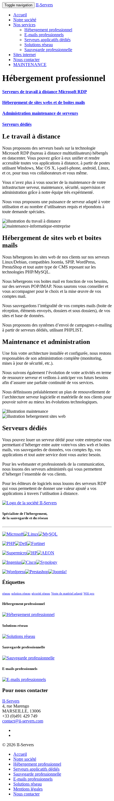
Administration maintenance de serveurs (40, 113)
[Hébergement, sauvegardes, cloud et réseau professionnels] (29, 502)
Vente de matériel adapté (66, 593)
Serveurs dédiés (17, 124)
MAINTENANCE (29, 64)
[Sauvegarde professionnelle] (28, 658)
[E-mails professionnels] (24, 679)
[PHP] (8, 543)
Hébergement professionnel (48, 29)
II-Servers (44, 4)
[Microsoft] (13, 534)
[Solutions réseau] (18, 636)
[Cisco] (29, 562)
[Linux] (31, 534)
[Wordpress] (13, 571)
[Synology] (46, 562)
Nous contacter (26, 59)
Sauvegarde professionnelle (48, 49)
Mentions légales (28, 789)
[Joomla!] (57, 571)
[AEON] (45, 552)
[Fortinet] (36, 543)
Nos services (24, 24)
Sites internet (24, 54)
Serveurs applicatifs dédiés (47, 39)
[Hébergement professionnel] (28, 614)
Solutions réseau (38, 44)
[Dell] (21, 543)
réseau (6, 593)
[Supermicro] (14, 552)
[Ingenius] (12, 562)
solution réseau (20, 593)
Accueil (20, 14)
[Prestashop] (36, 571)
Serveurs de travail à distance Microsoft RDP (44, 91)
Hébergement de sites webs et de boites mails (43, 102)
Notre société (24, 19)
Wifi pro (89, 593)
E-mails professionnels (44, 34)
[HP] (32, 552)
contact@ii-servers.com (22, 721)
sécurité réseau (41, 593)
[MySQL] (48, 534)
